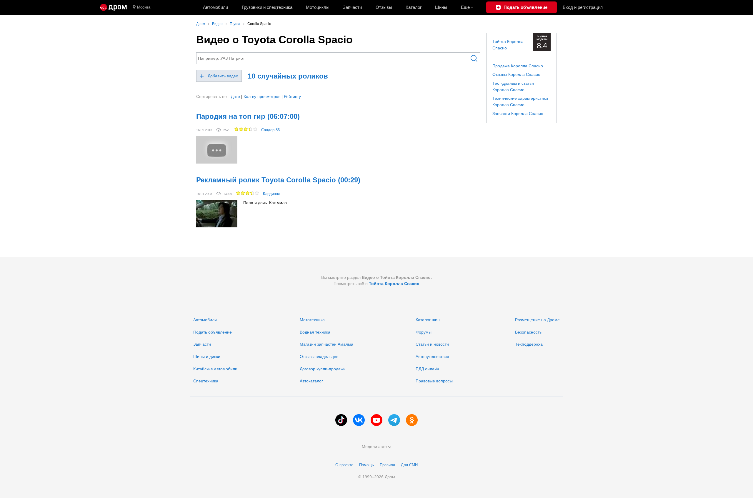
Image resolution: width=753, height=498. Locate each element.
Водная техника (315, 332)
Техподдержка (529, 344)
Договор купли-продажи (323, 369)
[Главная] (113, 7)
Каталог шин (428, 319)
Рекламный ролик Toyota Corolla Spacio (278, 180)
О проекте (344, 465)
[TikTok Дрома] (341, 420)
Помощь (366, 465)
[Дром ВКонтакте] (359, 420)
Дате (235, 96)
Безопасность (528, 332)
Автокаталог (311, 381)
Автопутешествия (432, 356)
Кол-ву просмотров (262, 96)
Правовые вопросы (434, 381)
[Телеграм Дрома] (394, 420)
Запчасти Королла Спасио (517, 113)
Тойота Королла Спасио (394, 283)
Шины (441, 7)
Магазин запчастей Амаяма (326, 344)
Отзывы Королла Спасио (516, 74)
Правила (387, 465)
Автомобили (215, 7)
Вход (583, 7)
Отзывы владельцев (319, 356)
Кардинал (271, 193)
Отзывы (384, 7)
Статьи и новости (432, 344)
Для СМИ (409, 465)
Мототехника (312, 319)
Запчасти (352, 7)
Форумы (424, 332)
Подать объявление (212, 332)
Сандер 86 (270, 130)
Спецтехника (205, 381)
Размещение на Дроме (537, 319)
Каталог (414, 7)
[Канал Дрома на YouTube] (376, 420)
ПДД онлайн (427, 369)
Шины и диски (206, 356)
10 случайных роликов (288, 76)
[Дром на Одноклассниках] (412, 420)
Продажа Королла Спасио (517, 66)
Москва (143, 7)
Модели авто (374, 446)
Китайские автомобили (215, 369)
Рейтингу (292, 96)
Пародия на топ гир (248, 116)
